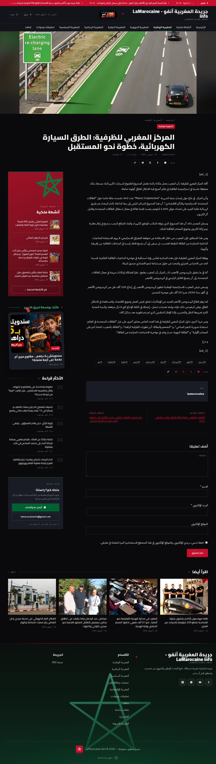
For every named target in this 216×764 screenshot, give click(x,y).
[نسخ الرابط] (135, 163)
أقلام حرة (124, 717)
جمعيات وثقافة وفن (118, 683)
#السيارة (202, 361)
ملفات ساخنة (122, 710)
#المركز (163, 361)
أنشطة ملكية (183, 27)
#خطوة (124, 361)
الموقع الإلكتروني (199, 524)
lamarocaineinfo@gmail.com (36, 517)
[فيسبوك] (157, 163)
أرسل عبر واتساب (33, 507)
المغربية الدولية (116, 27)
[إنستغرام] (182, 682)
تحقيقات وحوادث (45, 27)
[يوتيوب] (200, 682)
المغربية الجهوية (139, 27)
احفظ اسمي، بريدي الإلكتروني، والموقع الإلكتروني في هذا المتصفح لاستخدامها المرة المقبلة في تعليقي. (152, 543)
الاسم (204, 486)
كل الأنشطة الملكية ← (35, 289)
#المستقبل (150, 361)
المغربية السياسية (69, 27)
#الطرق (190, 361)
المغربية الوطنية (162, 27)
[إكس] (150, 163)
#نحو (100, 361)
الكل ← (12, 572)
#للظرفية (111, 361)
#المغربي (136, 361)
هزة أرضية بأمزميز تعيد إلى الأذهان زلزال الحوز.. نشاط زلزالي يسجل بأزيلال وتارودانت (141, 3)
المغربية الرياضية (93, 27)
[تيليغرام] (142, 163)
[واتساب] (165, 163)
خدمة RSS (57, 662)
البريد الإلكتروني (199, 505)
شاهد (28, 27)
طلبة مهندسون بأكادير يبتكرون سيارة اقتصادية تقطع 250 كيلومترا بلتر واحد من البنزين (53, 3)
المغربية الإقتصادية (119, 689)
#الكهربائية (176, 361)
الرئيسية (201, 27)
